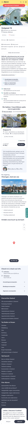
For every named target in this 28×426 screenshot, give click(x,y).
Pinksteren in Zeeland (7, 373)
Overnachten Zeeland (8, 298)
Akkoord (19, 421)
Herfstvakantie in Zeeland (8, 378)
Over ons (3, 402)
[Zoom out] (24, 229)
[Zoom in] (24, 227)
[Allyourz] (6, 2)
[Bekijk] (10, 23)
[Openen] (24, 225)
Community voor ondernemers (9, 397)
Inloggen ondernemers (7, 395)
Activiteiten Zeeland (6, 361)
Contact (3, 405)
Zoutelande (4, 335)
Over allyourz (5, 382)
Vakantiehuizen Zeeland (7, 311)
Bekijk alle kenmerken (14, 52)
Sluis (2, 330)
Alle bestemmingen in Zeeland (9, 352)
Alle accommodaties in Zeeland (9, 301)
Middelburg (4, 328)
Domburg (3, 332)
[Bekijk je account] (23, 2)
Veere (3, 337)
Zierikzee (3, 325)
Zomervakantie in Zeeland (8, 376)
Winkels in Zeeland (6, 364)
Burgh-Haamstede (6, 349)
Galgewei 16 (7, 130)
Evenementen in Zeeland (8, 369)
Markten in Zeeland (6, 371)
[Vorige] (2, 16)
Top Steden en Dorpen (8, 322)
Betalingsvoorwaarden (9, 286)
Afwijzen (8, 421)
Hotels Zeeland (5, 306)
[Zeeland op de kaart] (26, 2)
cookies (7, 413)
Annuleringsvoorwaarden (10, 282)
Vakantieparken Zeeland (8, 313)
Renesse (3, 340)
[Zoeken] (21, 2)
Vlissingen (4, 342)
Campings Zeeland (6, 304)
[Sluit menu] (2, 2)
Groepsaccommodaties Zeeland (9, 318)
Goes (2, 347)
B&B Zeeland (4, 308)
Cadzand (3, 345)
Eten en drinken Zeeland (7, 359)
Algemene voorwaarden (9, 291)
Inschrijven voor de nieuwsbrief (9, 400)
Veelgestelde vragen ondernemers (10, 393)
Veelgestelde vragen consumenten (10, 390)
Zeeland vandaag (6, 366)
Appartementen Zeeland (8, 316)
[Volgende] (25, 16)
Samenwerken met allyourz (8, 385)
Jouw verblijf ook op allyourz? (9, 388)
